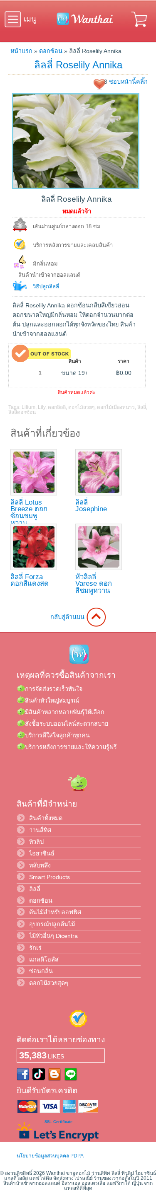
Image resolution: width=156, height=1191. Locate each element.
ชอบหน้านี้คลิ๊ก (128, 81)
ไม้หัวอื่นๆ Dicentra (53, 936)
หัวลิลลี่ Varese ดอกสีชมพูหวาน (93, 583)
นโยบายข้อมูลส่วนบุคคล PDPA (50, 1156)
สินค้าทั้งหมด (45, 818)
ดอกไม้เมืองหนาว (116, 407)
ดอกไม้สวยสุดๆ (48, 983)
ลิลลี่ (141, 407)
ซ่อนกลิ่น (41, 971)
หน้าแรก (21, 51)
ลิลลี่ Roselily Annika (78, 64)
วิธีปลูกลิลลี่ (46, 286)
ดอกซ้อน (50, 51)
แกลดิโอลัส (44, 959)
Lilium (28, 407)
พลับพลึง (40, 865)
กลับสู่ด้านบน (68, 617)
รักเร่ (35, 948)
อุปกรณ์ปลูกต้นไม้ (52, 924)
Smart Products (49, 877)
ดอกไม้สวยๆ (81, 407)
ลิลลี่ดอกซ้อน (22, 412)
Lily (41, 407)
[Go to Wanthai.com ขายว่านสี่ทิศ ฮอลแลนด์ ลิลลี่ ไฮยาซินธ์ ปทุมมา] (83, 24)
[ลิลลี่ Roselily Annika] (75, 187)
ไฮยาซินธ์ (41, 853)
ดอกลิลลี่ (57, 407)
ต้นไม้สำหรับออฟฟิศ (55, 912)
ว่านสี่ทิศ (40, 830)
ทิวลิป (36, 841)
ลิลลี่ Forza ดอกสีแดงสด (29, 580)
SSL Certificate (58, 1122)
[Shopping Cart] (140, 28)
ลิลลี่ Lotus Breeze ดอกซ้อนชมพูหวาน (28, 512)
